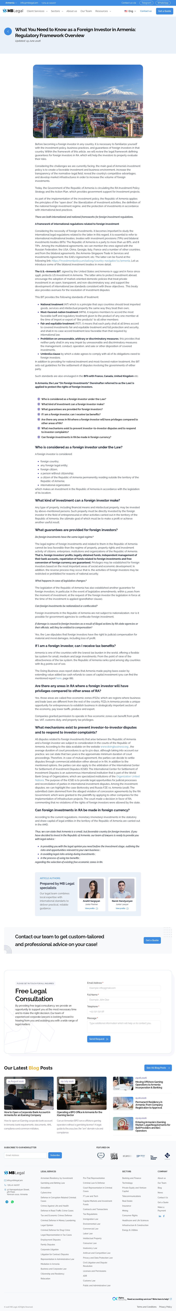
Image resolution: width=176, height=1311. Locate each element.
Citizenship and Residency (52, 1274)
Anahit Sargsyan (91, 901)
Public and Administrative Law (97, 1285)
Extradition (45, 1188)
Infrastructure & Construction (135, 1225)
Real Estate (127, 1201)
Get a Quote (164, 11)
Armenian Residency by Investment (57, 1178)
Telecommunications (131, 1196)
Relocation (45, 1279)
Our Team (86, 11)
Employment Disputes (51, 1240)
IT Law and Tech (90, 1196)
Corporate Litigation (50, 1249)
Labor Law (88, 1233)
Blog (160, 1188)
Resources (101, 11)
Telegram (146, 3)
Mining (125, 1211)
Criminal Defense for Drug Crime (55, 1230)
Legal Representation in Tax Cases (56, 1235)
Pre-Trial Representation (94, 1178)
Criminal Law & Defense (94, 1183)
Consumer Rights (130, 1215)
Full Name (93, 994)
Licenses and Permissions (94, 1271)
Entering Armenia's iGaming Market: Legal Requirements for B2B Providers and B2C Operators (152, 1126)
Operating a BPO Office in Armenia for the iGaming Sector (79, 1114)
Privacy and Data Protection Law (98, 1258)
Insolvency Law (90, 1248)
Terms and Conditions (146, 1307)
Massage (92, 1018)
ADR (85, 1276)
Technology (127, 1183)
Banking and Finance (131, 1178)
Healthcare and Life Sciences (135, 1220)
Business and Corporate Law (54, 1269)
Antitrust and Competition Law (97, 1253)
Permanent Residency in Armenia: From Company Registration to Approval (149, 1105)
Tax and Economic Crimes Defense (56, 1215)
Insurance (126, 1206)
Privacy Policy (165, 1307)
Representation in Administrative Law (57, 1259)
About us (72, 11)
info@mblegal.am (29, 3)
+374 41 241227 (48, 3)
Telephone (93, 1006)
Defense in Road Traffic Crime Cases (57, 1211)
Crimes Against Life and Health (55, 1206)
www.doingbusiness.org (114, 746)
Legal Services (48, 1171)
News (160, 1193)
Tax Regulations (90, 1214)
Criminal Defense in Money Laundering (58, 1220)
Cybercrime (46, 1193)
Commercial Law (90, 1229)
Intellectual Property (92, 1238)
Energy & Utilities (130, 1230)
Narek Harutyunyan (122, 901)
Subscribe (55, 1155)
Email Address (95, 983)
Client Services (35, 11)
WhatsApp (163, 3)
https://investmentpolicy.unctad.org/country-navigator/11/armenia (90, 260)
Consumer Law (90, 1243)
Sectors (55, 11)
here (59, 678)
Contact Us (163, 1197)
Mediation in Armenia (50, 1264)
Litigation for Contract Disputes (55, 1254)
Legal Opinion (47, 1225)
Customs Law (89, 1281)
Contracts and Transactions (95, 1209)
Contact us (146, 11)
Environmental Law (91, 1224)
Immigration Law (90, 1219)
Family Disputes (48, 1244)
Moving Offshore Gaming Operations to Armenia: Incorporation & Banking (149, 1084)
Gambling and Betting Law (53, 1183)
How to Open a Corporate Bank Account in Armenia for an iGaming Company (27, 1114)
